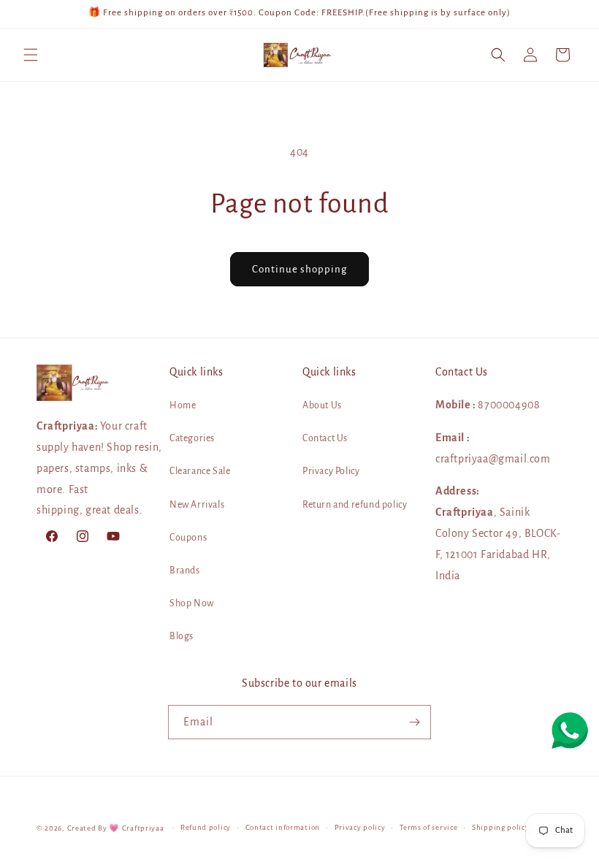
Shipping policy (501, 827)
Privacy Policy (330, 471)
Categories (192, 438)
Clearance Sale (199, 471)
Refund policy (205, 827)
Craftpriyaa (143, 828)
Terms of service (428, 827)
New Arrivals (196, 505)
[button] (31, 55)
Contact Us (325, 438)
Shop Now (191, 603)
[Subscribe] (414, 722)
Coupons (188, 538)
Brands (184, 570)
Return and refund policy (354, 505)
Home (182, 405)
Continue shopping (299, 269)
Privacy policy (360, 827)
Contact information (282, 827)
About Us (322, 405)
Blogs (181, 636)
